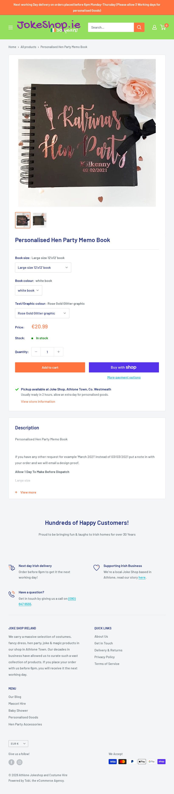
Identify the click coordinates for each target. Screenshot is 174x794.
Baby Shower (18, 710)
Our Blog (14, 697)
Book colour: (33, 280)
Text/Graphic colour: (50, 303)
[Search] (139, 27)
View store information (38, 401)
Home (12, 47)
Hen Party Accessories (25, 724)
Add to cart (50, 367)
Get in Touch (103, 643)
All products (28, 47)
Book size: (40, 258)
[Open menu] (10, 27)
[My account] (154, 27)
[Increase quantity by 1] (58, 351)
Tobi (27, 780)
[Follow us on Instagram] (19, 762)
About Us (101, 636)
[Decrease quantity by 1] (36, 351)
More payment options (124, 377)
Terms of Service (106, 664)
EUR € (15, 743)
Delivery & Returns (108, 650)
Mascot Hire (17, 703)
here (142, 577)
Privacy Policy (104, 657)
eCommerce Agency (50, 780)
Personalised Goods (23, 717)
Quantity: (22, 352)
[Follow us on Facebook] (11, 762)
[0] (163, 27)
